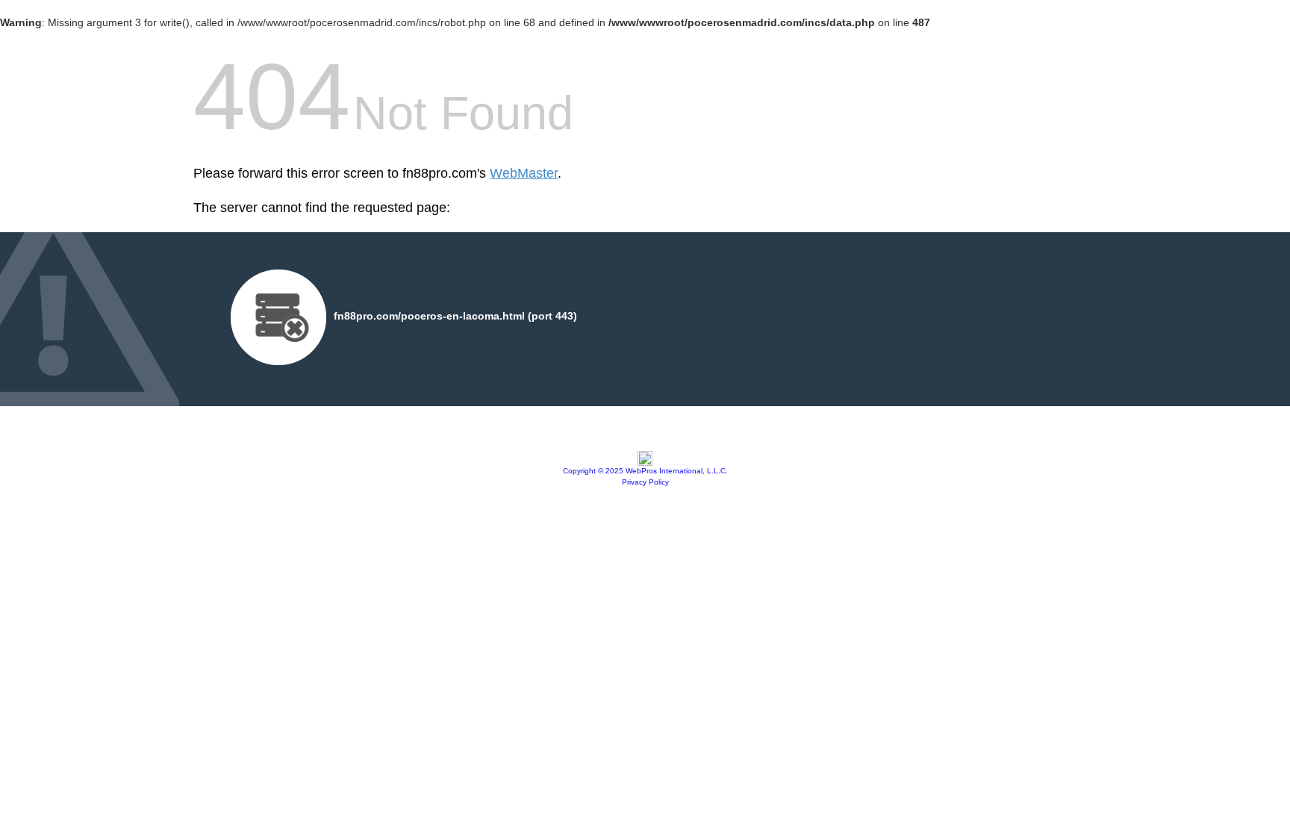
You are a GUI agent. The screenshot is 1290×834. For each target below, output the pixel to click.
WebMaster (524, 173)
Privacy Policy (645, 482)
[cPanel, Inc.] (645, 462)
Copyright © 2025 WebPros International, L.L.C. (645, 471)
